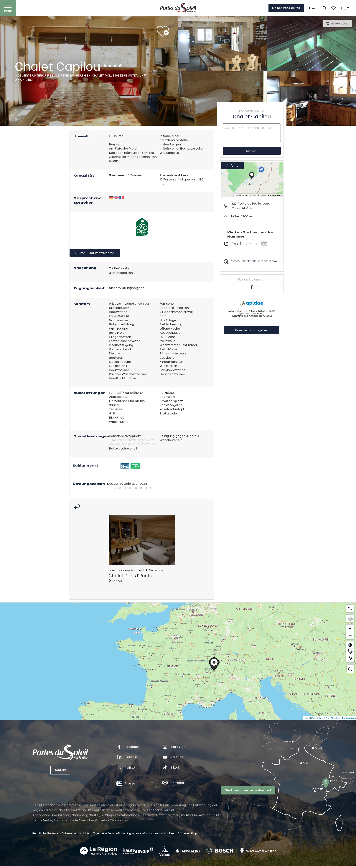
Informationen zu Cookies (158, 833)
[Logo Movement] (188, 851)
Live (312, 8)
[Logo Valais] (165, 851)
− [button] (350, 635)
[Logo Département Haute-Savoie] (138, 850)
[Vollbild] (350, 608)
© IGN (319, 717)
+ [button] (350, 628)
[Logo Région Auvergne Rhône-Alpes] (98, 851)
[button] (324, 8)
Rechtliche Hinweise (45, 833)
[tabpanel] (142, 550)
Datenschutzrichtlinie (76, 833)
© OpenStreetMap (332, 717)
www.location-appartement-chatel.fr (266, 261)
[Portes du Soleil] (178, 8)
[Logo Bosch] (220, 851)
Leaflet (307, 717)
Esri (313, 717)
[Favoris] (333, 8)
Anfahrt (232, 165)
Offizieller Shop (187, 833)
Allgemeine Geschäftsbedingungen (116, 833)
